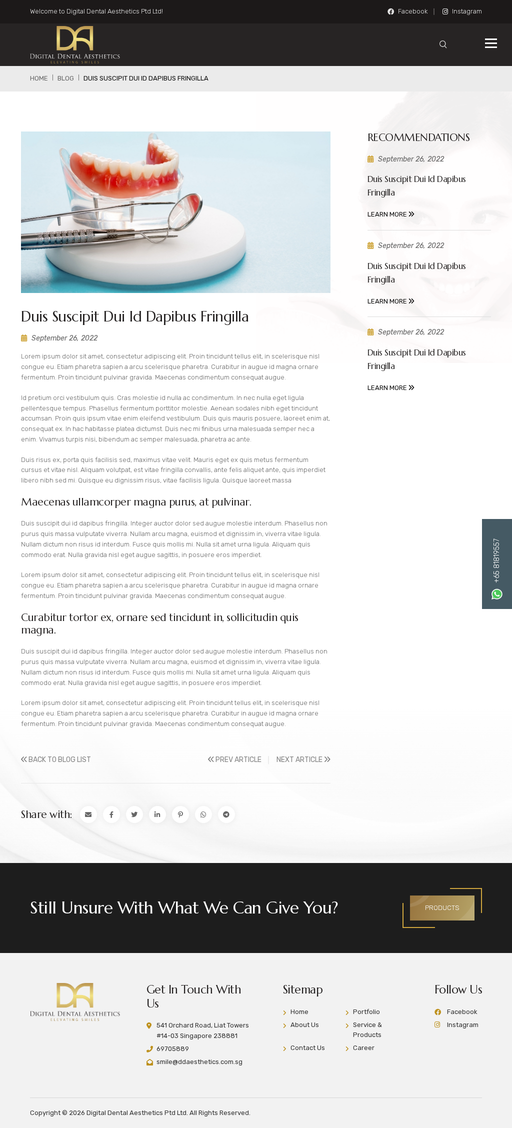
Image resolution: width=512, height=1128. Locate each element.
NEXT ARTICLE (300, 760)
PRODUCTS (442, 908)
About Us (304, 1024)
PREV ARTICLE (238, 760)
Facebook (413, 11)
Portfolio (366, 1012)
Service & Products (367, 1030)
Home (299, 1012)
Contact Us (307, 1048)
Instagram (467, 11)
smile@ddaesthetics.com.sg (199, 1062)
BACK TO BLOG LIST (59, 760)
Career (363, 1048)
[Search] (443, 44)
